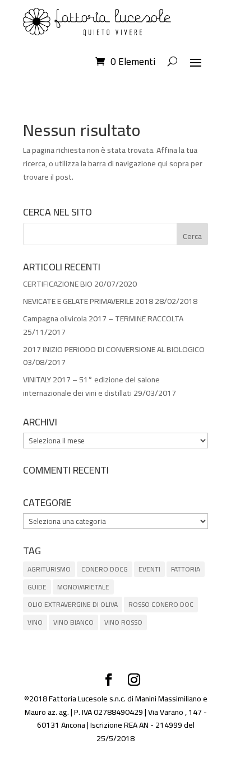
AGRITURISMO (49, 569)
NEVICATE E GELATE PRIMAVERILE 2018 (88, 301)
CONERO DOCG (104, 569)
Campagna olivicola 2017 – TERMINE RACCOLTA (103, 318)
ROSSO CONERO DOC (160, 604)
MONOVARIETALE (83, 586)
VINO (35, 622)
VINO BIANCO (73, 622)
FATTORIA (185, 569)
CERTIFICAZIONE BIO (58, 284)
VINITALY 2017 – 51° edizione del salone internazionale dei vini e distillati (91, 386)
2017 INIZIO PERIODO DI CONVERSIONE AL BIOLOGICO (114, 349)
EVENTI (149, 569)
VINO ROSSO (123, 622)
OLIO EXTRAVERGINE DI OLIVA (72, 604)
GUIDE (37, 586)
